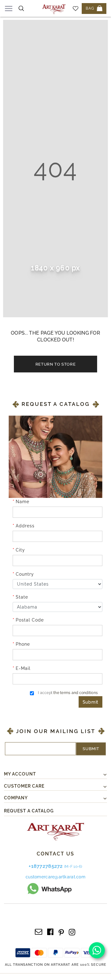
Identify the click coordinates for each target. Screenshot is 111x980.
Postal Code (30, 619)
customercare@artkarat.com (55, 876)
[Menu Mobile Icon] (9, 8)
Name (22, 501)
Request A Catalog (29, 810)
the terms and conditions (75, 693)
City (20, 549)
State (22, 597)
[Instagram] (72, 931)
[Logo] (54, 8)
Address (25, 525)
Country (25, 574)
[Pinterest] (61, 931)
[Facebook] (50, 931)
